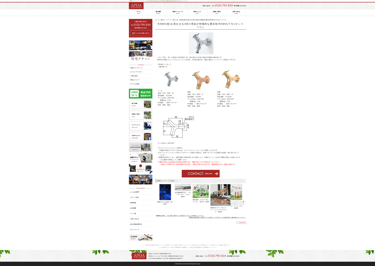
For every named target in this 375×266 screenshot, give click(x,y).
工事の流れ (203, 245)
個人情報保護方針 (197, 247)
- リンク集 (132, 213)
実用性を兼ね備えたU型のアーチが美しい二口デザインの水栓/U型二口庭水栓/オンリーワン (217, 217)
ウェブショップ (187, 245)
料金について (197, 12)
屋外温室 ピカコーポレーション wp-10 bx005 (200, 201)
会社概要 (183, 247)
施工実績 (158, 12)
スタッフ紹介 (170, 247)
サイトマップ (212, 247)
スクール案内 (219, 245)
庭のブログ (227, 245)
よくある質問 (162, 247)
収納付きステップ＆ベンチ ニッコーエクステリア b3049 (218, 210)
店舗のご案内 (217, 12)
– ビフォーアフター (135, 72)
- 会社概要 (132, 208)
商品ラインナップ (178, 12)
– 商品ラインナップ (135, 68)
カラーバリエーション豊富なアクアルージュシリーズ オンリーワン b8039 (236, 205)
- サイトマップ (134, 229)
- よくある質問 (134, 192)
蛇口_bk (175, 20)
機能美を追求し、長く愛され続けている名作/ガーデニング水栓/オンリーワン (180, 215)
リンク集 (189, 247)
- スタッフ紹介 (134, 197)
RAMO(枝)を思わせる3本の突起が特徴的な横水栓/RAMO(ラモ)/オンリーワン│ (168, 0)
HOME (147, 245)
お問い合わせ (236, 12)
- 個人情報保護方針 (135, 224)
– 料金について (134, 80)
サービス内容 (210, 245)
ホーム (139, 12)
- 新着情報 (132, 203)
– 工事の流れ (133, 76)
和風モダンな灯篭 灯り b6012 (165, 203)
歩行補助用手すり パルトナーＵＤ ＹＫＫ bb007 (183, 194)
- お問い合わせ (134, 219)
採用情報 (205, 247)
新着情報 (177, 247)
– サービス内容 (134, 84)
